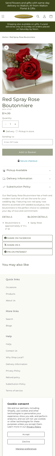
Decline (26, 441)
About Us (10, 300)
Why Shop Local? (15, 357)
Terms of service (14, 390)
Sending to (12, 136)
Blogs (9, 325)
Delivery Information (16, 364)
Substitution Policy (16, 384)
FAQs (8, 344)
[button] (38, 16)
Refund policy (13, 377)
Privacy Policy (34, 426)
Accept (26, 434)
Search (9, 319)
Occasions (11, 287)
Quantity (7, 118)
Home (5, 37)
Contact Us (11, 350)
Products (10, 294)
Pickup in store (26, 131)
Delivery (10, 131)
